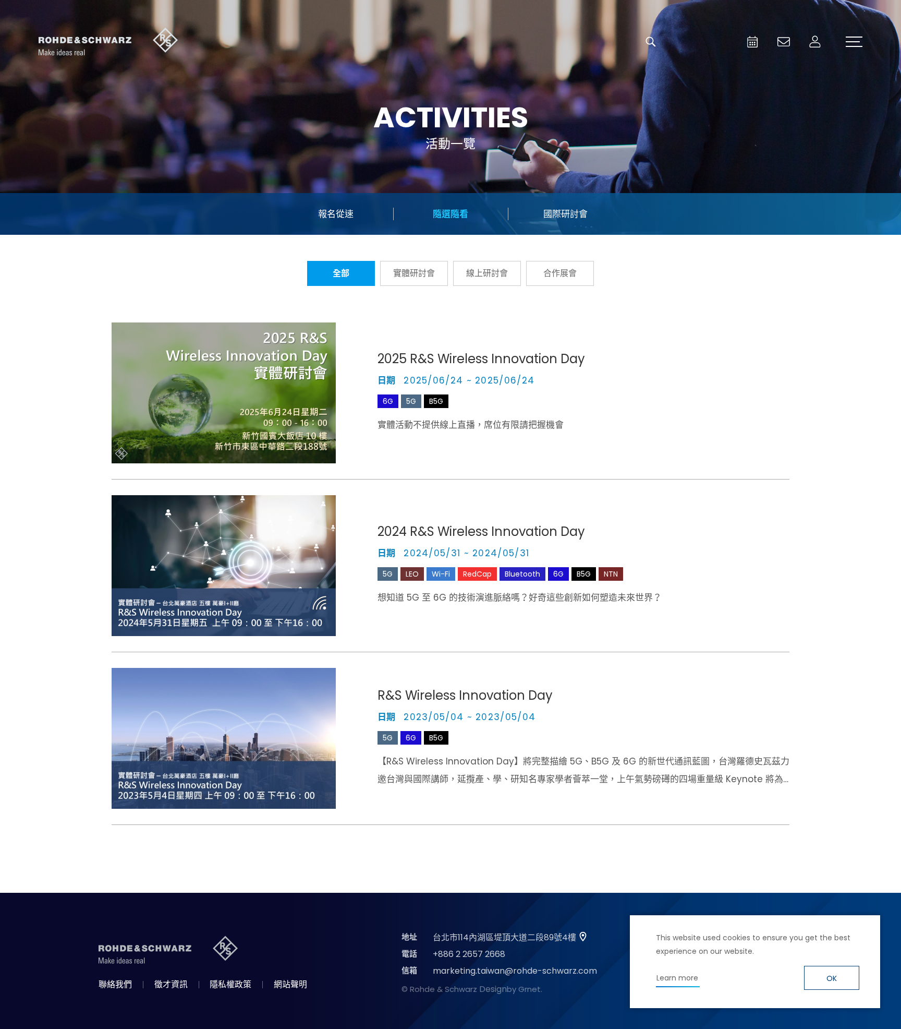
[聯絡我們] (783, 41)
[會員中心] (815, 41)
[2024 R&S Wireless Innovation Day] (224, 565)
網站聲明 (290, 984)
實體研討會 (414, 273)
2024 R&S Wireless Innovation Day (481, 531)
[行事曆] (752, 41)
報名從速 (336, 214)
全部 (341, 273)
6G (388, 401)
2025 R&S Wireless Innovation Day (481, 358)
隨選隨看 (450, 214)
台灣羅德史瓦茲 (108, 41)
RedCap (477, 574)
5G (411, 401)
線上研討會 (487, 273)
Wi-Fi (441, 574)
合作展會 (560, 273)
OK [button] (831, 978)
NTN (611, 574)
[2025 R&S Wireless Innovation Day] (224, 392)
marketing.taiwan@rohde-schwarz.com (515, 971)
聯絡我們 (115, 984)
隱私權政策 (230, 984)
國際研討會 (565, 214)
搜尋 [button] (650, 41)
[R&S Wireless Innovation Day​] (224, 738)
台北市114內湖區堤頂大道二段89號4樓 (504, 937)
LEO (412, 574)
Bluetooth (522, 574)
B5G (436, 401)
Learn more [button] (677, 978)
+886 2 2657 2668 (469, 954)
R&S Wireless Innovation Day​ (465, 695)
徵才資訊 (171, 984)
